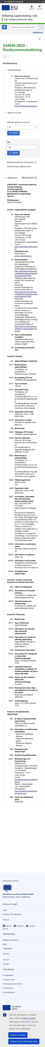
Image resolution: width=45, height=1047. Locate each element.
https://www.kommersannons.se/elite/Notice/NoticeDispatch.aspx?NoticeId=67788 (26, 273)
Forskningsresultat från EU (12, 984)
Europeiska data (9, 980)
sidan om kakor (29, 1018)
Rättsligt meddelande (10, 940)
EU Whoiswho (8, 988)
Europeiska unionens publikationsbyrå (18, 894)
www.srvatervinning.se (23, 256)
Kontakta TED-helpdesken (12, 914)
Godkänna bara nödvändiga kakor (24, 1041)
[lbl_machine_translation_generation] (35, 162)
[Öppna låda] (5, 57)
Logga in (31, 9)
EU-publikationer (9, 992)
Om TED (6, 960)
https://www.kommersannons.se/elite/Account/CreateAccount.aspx (26, 328)
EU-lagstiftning (8, 975)
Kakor (5, 944)
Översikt (6, 964)
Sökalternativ (38, 32)
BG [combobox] (10, 147)
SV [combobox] (10, 127)
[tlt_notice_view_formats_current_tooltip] (35, 178)
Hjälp (4, 910)
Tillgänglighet (7, 948)
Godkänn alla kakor (18, 1035)
